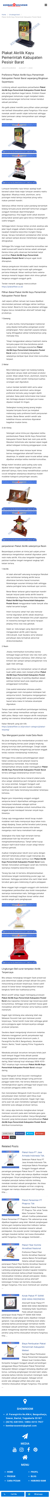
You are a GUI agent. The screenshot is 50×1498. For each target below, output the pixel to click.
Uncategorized (14, 14)
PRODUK (11, 1476)
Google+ (41, 1133)
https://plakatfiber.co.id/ (12, 286)
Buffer (13, 1137)
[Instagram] (21, 1449)
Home (4, 14)
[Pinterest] (35, 1449)
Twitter (30, 1133)
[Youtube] (14, 1449)
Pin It (6, 1137)
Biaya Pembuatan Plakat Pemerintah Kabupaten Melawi (34, 1347)
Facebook (20, 1133)
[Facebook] (28, 1449)
